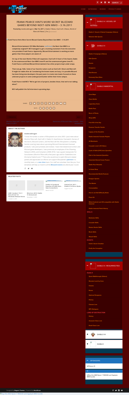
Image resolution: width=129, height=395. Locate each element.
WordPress (37, 390)
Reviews (103, 9)
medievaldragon (27, 29)
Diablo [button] (100, 344)
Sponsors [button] (95, 361)
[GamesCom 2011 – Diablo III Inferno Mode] (72, 181)
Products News (115, 9)
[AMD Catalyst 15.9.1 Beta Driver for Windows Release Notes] (16, 185)
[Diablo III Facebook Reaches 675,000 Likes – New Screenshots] (54, 181)
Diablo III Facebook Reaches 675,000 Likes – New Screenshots (54, 186)
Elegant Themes (19, 390)
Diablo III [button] (101, 334)
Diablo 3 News (51, 29)
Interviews (92, 9)
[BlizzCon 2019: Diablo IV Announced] (35, 185)
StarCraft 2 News (62, 29)
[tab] (103, 22)
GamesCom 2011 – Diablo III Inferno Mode (72, 185)
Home (83, 9)
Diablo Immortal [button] (105, 86)
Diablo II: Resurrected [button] (108, 266)
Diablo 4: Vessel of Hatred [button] (103, 23)
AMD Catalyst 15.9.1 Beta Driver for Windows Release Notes (16, 194)
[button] (103, 371)
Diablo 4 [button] (101, 46)
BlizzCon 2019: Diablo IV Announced (34, 194)
